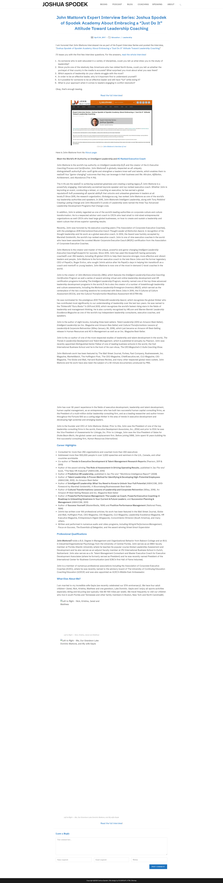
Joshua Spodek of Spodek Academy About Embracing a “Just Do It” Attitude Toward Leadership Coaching (107, 48)
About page (91, 152)
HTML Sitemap (131, 880)
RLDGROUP (122, 880)
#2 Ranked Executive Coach (131, 158)
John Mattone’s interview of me (114, 146)
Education (116, 37)
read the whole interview (134, 54)
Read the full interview (111, 95)
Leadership (127, 37)
